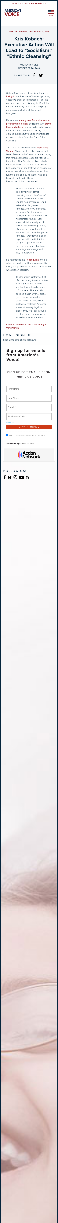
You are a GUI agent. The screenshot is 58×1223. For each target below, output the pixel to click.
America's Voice (28, 3)
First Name (13, 387)
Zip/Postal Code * (16, 415)
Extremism (21, 31)
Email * (11, 406)
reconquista (32, 259)
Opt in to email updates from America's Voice (27, 435)
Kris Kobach (36, 31)
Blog (48, 31)
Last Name (13, 396)
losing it (10, 96)
